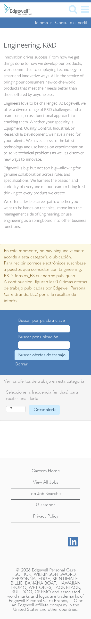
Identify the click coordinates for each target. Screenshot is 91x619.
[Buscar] (73, 9)
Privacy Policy (45, 516)
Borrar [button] (21, 364)
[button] (85, 9)
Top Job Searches (45, 494)
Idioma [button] (42, 23)
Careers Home (46, 471)
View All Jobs (45, 482)
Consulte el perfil (71, 23)
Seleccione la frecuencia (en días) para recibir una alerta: (42, 395)
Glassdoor (45, 505)
